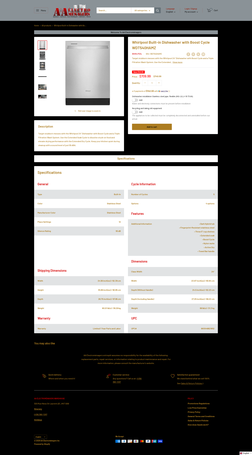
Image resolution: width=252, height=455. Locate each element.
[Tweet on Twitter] (198, 54)
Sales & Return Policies (191, 383)
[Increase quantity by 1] (159, 83)
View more (177, 62)
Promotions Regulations (199, 403)
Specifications (126, 158)
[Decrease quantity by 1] (145, 83)
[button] (173, 91)
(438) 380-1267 (40, 414)
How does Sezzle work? (198, 424)
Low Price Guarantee (197, 407)
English (38, 437)
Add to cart (152, 126)
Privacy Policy (194, 412)
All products (46, 25)
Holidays (38, 420)
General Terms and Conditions (201, 416)
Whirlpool (137, 54)
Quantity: (136, 82)
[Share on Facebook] (188, 54)
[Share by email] (203, 54)
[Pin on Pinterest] (193, 54)
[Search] (157, 10)
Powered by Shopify (42, 444)
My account (190, 11)
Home (36, 25)
